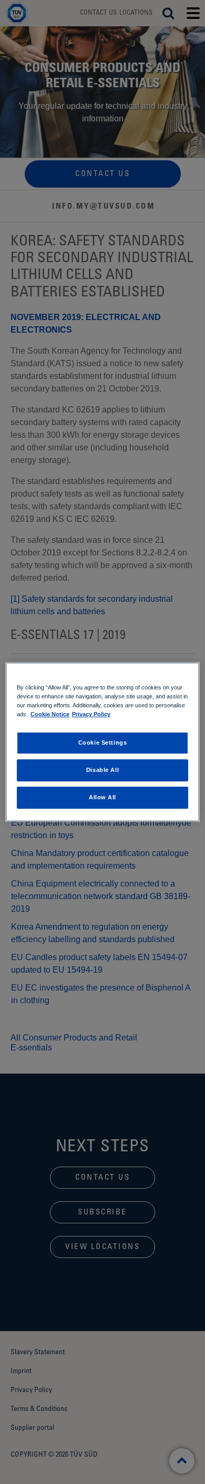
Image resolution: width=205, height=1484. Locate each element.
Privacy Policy (91, 714)
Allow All (102, 797)
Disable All (102, 770)
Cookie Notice (49, 714)
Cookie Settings (102, 742)
